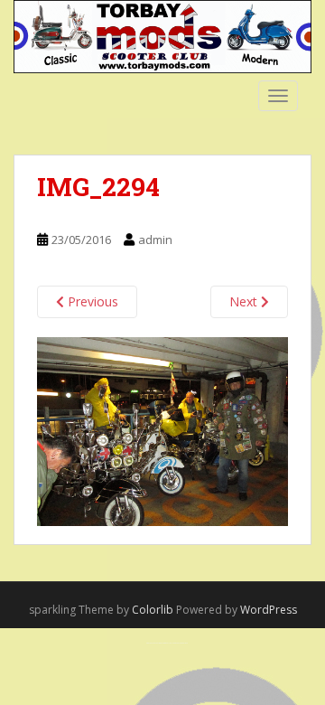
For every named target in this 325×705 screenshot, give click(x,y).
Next (245, 301)
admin (155, 239)
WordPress (268, 609)
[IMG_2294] (162, 429)
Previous (91, 301)
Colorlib (152, 609)
